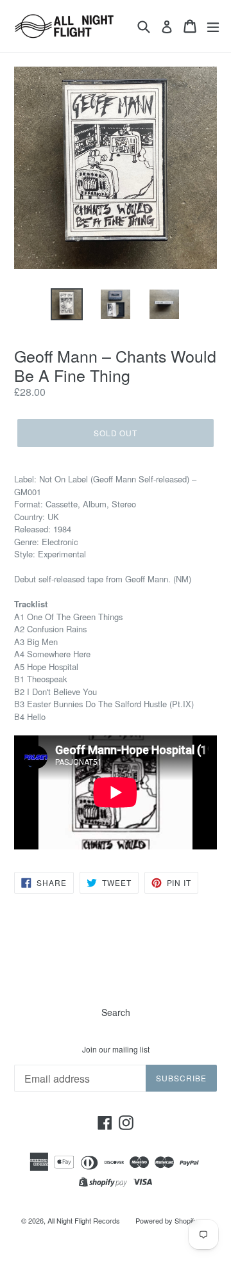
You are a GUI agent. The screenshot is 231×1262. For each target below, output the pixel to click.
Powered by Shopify (166, 1220)
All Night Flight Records (83, 1220)
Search (115, 1012)
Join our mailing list (116, 1049)
